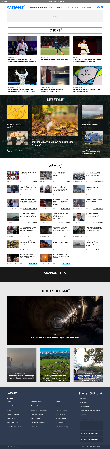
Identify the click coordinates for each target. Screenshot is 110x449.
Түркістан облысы (32, 236)
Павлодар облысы (65, 236)
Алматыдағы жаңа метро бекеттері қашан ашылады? (23, 297)
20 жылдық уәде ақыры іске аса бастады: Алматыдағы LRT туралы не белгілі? (86, 349)
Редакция (83, 415)
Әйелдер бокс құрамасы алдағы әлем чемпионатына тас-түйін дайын (52, 87)
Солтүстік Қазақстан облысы (40, 422)
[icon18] (21, 393)
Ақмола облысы (99, 181)
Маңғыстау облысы (98, 222)
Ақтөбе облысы (33, 194)
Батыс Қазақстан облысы (30, 208)
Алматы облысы (66, 194)
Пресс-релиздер (84, 406)
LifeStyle (40, 7)
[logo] (16, 7)
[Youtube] (83, 393)
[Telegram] (97, 393)
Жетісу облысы (33, 263)
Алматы (68, 181)
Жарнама (4, 1)
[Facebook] (90, 393)
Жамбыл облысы (65, 208)
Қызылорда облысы (64, 222)
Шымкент (67, 249)
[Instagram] (94, 393)
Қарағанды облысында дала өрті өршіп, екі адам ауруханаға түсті (21, 349)
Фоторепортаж (58, 7)
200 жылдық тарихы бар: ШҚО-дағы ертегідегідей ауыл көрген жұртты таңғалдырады (51, 350)
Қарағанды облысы (98, 208)
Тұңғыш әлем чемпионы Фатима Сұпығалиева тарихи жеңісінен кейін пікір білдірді (87, 57)
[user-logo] (98, 7)
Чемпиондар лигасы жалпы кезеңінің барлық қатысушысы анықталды (86, 87)
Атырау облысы (99, 194)
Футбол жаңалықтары (62, 427)
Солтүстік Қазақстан (97, 236)
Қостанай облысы (32, 222)
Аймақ (50, 7)
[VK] (86, 393)
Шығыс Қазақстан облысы (30, 249)
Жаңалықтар (33, 7)
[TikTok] (79, 393)
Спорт (45, 7)
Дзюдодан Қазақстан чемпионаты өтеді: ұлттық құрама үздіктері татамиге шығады (21, 87)
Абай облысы (99, 249)
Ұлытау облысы (66, 263)
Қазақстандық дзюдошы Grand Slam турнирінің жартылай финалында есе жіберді (22, 57)
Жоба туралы (84, 402)
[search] (102, 7)
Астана (35, 181)
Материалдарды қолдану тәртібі (90, 410)
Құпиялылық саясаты (86, 419)
